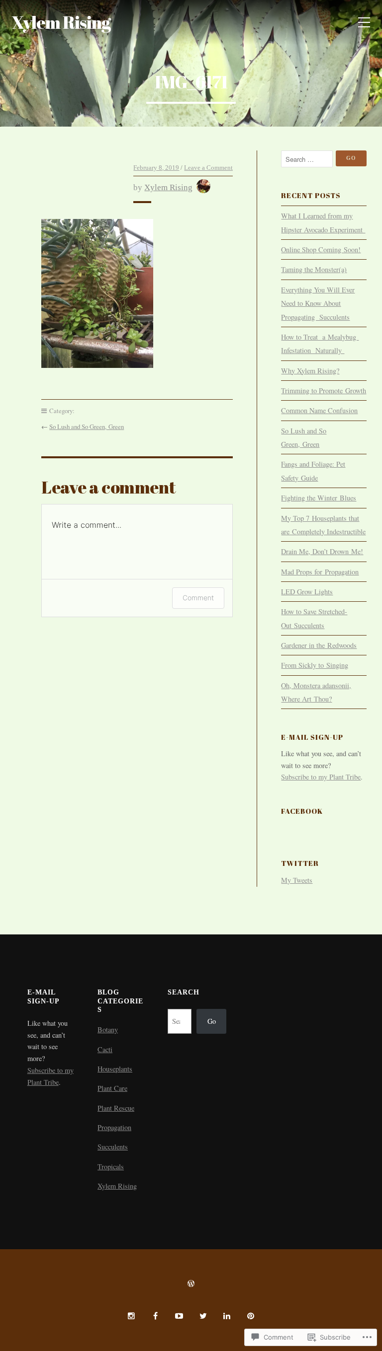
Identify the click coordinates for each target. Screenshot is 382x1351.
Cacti (104, 1049)
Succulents (112, 1146)
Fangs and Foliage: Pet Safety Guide (313, 470)
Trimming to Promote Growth (323, 390)
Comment (198, 597)
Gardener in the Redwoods (319, 645)
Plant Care (112, 1088)
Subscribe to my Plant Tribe (321, 777)
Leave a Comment (208, 167)
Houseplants (114, 1068)
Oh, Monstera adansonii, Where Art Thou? (316, 692)
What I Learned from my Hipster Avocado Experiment (323, 222)
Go (211, 1021)
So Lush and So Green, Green (86, 426)
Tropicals (110, 1166)
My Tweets (296, 880)
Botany (107, 1029)
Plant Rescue (115, 1108)
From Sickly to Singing (314, 665)
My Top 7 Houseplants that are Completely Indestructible (323, 524)
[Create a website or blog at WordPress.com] (191, 1284)
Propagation (114, 1127)
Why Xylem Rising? (310, 370)
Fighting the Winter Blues (318, 497)
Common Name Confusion (319, 410)
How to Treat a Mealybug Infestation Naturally (320, 343)
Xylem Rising (61, 22)
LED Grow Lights (307, 591)
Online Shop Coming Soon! (321, 249)
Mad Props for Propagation (320, 571)
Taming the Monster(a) (314, 269)
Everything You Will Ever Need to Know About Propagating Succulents (318, 303)
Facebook (302, 811)
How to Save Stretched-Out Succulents (314, 618)
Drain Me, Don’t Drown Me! (322, 551)
